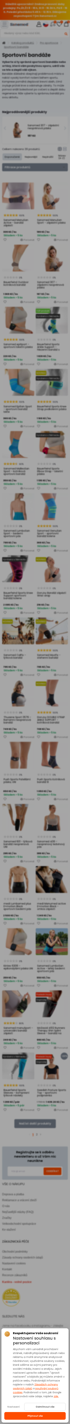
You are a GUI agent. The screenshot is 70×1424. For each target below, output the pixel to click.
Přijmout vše (35, 1416)
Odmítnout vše (45, 1406)
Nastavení (13, 1406)
